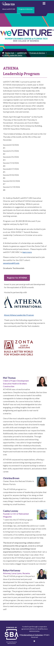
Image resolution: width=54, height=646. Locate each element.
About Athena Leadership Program (19, 315)
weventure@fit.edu (11, 263)
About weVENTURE (8, 9)
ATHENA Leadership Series (12, 55)
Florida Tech (9, 53)
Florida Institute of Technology (20, 4)
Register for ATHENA (17, 277)
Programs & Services (26, 9)
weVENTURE (22, 53)
